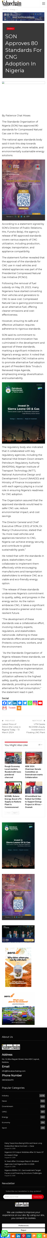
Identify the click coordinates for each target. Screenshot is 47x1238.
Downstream (7, 1106)
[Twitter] (9, 703)
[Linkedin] (14, 703)
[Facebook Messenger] (19, 703)
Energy (10, 29)
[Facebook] (4, 703)
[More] (19, 708)
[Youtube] (40, 703)
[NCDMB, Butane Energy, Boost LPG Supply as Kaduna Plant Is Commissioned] (13, 787)
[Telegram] (25, 703)
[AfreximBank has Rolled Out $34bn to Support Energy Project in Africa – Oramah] (33, 787)
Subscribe (38, 1197)
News (4, 1101)
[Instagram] (35, 703)
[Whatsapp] (30, 703)
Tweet (12, 707)
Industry (5, 1096)
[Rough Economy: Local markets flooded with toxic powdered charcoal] (13, 758)
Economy (6, 1122)
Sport (4, 1128)
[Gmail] (4, 708)
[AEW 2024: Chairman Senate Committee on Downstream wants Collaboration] (33, 758)
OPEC (4, 1112)
